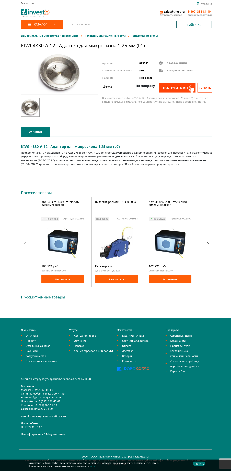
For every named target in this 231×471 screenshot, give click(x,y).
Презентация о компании (41, 361)
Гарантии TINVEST (133, 335)
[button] (208, 243)
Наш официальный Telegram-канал (43, 434)
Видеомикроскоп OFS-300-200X (115, 202)
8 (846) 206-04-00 (42, 408)
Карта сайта (177, 371)
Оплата (126, 345)
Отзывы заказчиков (38, 345)
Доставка (127, 350)
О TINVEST (32, 335)
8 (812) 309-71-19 (54, 393)
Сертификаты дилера (135, 340)
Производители (180, 345)
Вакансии (32, 350)
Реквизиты (129, 361)
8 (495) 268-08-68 (42, 389)
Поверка (79, 345)
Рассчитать (62, 279)
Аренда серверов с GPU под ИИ (93, 350)
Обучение (80, 340)
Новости (31, 340)
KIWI (142, 70)
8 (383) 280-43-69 (49, 401)
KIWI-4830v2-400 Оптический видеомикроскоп (60, 204)
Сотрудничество (36, 356)
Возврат (127, 356)
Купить (205, 88)
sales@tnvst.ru (57, 416)
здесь (92, 466)
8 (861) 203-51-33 (46, 405)
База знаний (178, 340)
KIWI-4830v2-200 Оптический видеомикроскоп (168, 204)
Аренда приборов (85, 335)
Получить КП (175, 87)
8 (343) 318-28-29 (50, 397)
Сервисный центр (181, 335)
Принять (199, 463)
